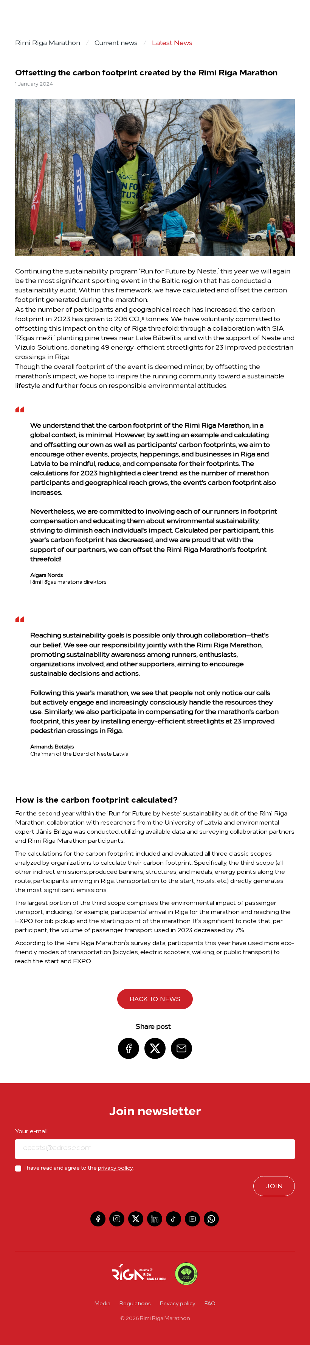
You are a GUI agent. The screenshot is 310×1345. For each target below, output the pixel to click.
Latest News (172, 43)
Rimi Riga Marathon (47, 43)
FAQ (210, 1304)
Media (102, 1304)
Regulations (135, 1304)
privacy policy (115, 1168)
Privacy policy (177, 1304)
